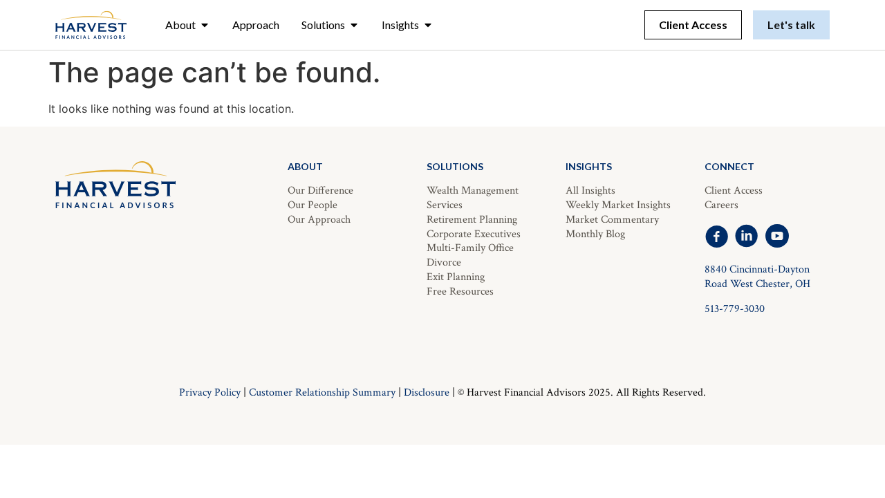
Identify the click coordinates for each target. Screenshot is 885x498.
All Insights (590, 190)
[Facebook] (716, 236)
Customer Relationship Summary (322, 392)
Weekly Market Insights (618, 205)
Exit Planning (456, 277)
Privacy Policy (210, 392)
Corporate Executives (474, 234)
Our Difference (320, 190)
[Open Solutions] (354, 24)
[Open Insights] (428, 24)
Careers (721, 205)
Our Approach (319, 219)
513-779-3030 (735, 309)
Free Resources (460, 291)
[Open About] (204, 24)
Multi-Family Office (470, 248)
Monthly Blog (595, 234)
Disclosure (426, 392)
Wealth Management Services (473, 197)
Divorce (444, 262)
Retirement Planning (472, 219)
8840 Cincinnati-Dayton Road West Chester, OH (757, 276)
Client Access (734, 190)
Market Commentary (612, 219)
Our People (312, 205)
